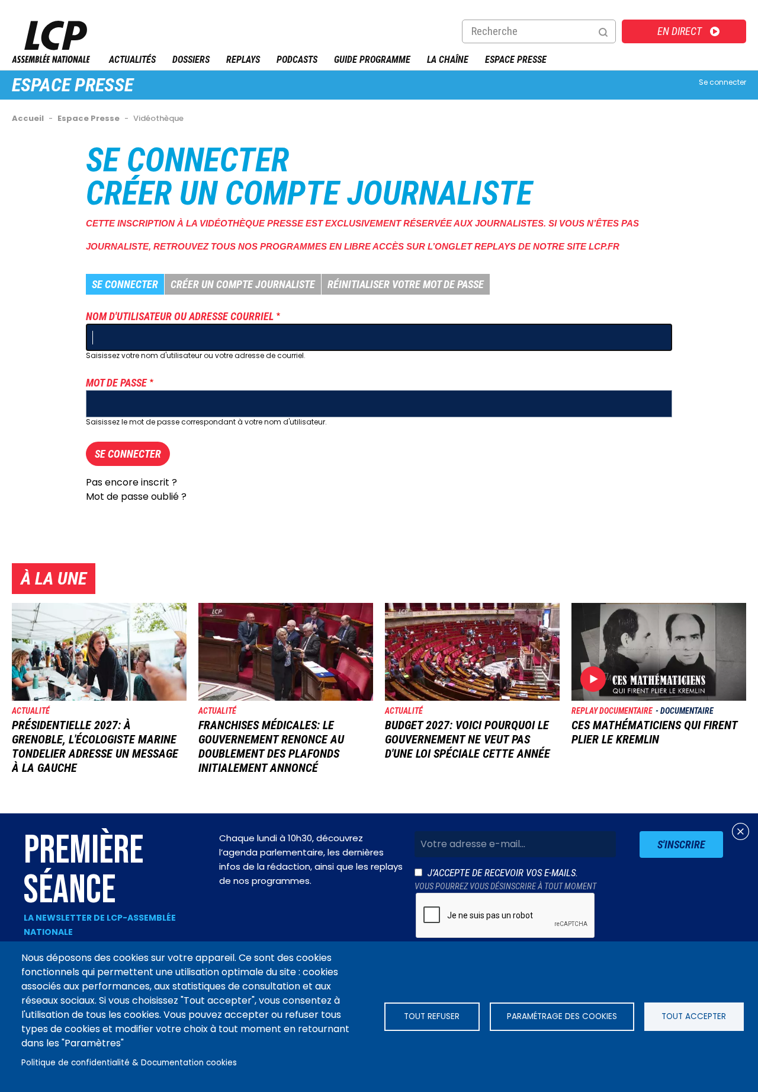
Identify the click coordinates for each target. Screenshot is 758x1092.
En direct (679, 31)
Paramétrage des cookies (562, 1016)
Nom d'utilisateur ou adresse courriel (180, 316)
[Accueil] (51, 59)
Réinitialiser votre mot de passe (405, 284)
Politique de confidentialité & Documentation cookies (129, 1062)
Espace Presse (516, 59)
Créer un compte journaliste (243, 284)
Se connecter (722, 82)
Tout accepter (693, 1016)
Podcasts (297, 59)
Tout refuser (432, 1016)
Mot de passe (116, 382)
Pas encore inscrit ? (131, 482)
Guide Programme (372, 59)
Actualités (132, 59)
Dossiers (191, 59)
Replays (243, 59)
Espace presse (72, 85)
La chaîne (447, 59)
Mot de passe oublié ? (136, 496)
